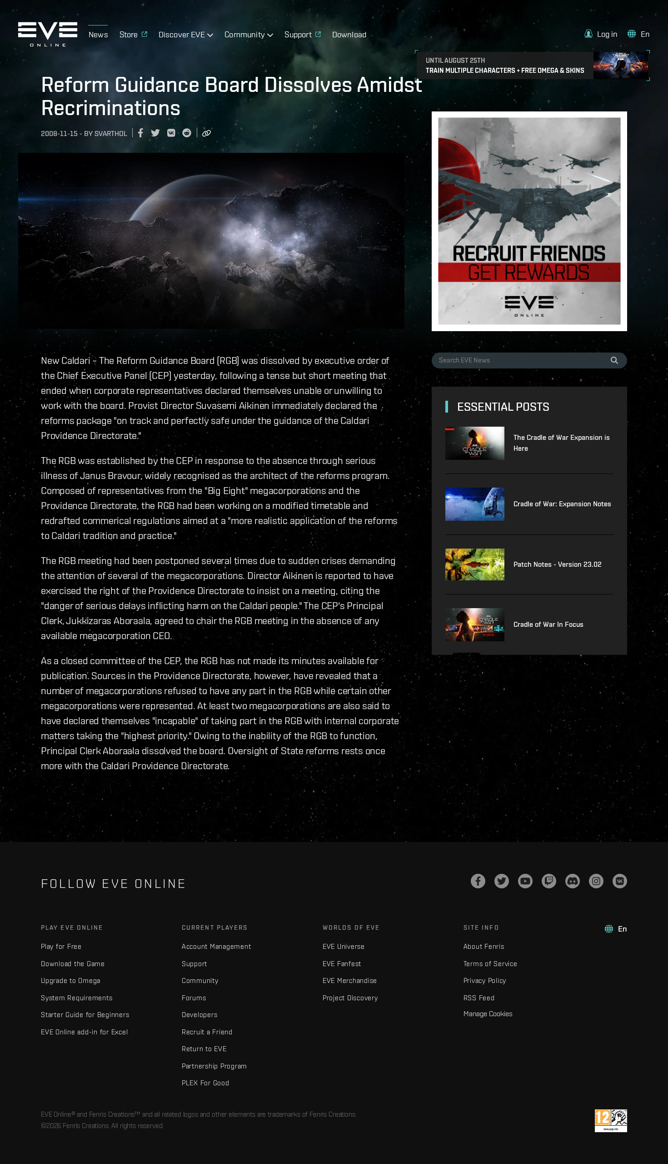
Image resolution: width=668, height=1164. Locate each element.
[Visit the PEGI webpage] (611, 1120)
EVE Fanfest (342, 963)
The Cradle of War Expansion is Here (561, 443)
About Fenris (484, 946)
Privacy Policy (485, 980)
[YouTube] (525, 881)
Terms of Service (491, 963)
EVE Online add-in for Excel (84, 1032)
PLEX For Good (205, 1083)
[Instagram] (596, 881)
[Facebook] (478, 881)
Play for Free (61, 946)
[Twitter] (501, 881)
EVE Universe (344, 946)
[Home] (47, 44)
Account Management (216, 946)
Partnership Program (214, 1066)
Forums (194, 998)
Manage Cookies (488, 1013)
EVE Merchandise (350, 980)
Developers (200, 1014)
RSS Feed (479, 998)
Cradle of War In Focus (548, 624)
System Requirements (76, 998)
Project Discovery (350, 998)
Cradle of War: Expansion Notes (562, 503)
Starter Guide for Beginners (85, 1014)
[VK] (620, 881)
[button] (601, 34)
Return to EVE (204, 1049)
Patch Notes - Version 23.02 (557, 564)
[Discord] (572, 881)
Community (200, 980)
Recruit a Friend (207, 1032)
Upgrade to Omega (70, 980)
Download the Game (73, 963)
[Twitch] (549, 881)
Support (194, 963)
